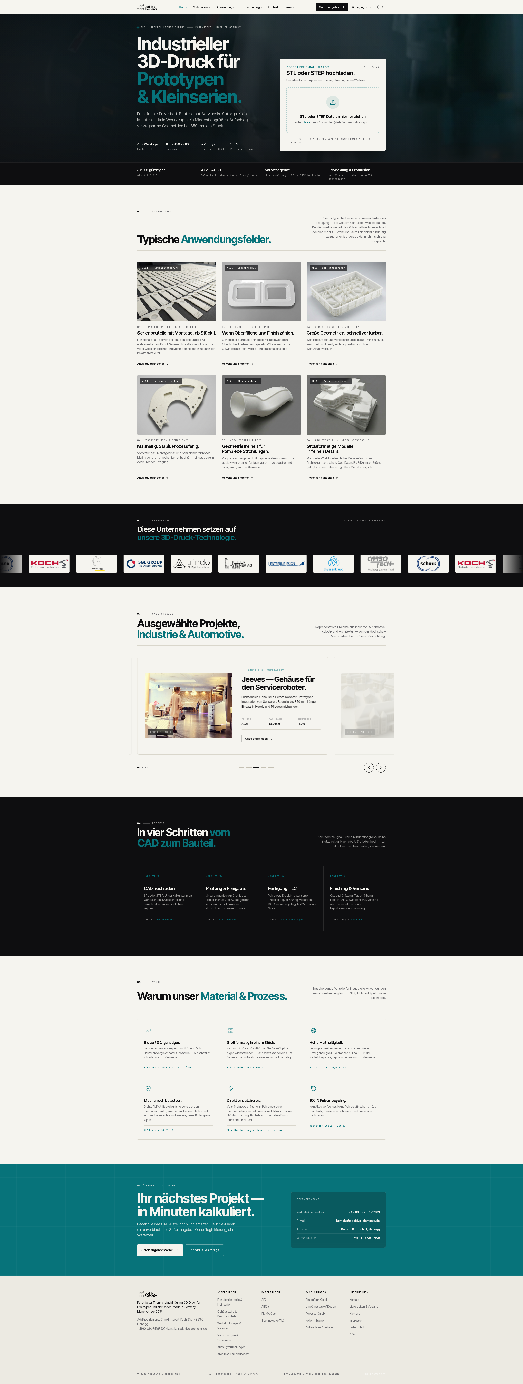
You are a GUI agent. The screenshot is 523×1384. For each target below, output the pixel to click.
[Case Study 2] (249, 767)
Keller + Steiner (315, 1320)
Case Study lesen (256, 738)
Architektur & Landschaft (233, 1354)
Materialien (200, 7)
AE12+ (265, 1306)
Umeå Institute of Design (321, 1306)
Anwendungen (226, 7)
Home (183, 7)
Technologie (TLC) (274, 1320)
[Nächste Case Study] (381, 768)
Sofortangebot (329, 7)
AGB (352, 1334)
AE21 (265, 1299)
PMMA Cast (269, 1313)
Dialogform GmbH (317, 1299)
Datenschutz (358, 1327)
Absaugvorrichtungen (231, 1347)
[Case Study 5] (271, 767)
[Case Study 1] (241, 767)
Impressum (356, 1320)
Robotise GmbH (315, 1313)
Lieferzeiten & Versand (364, 1306)
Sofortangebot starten (157, 1250)
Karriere (289, 7)
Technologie (253, 7)
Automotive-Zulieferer (320, 1327)
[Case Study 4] (263, 767)
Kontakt (273, 7)
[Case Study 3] (256, 767)
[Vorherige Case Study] (369, 768)
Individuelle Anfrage (204, 1250)
